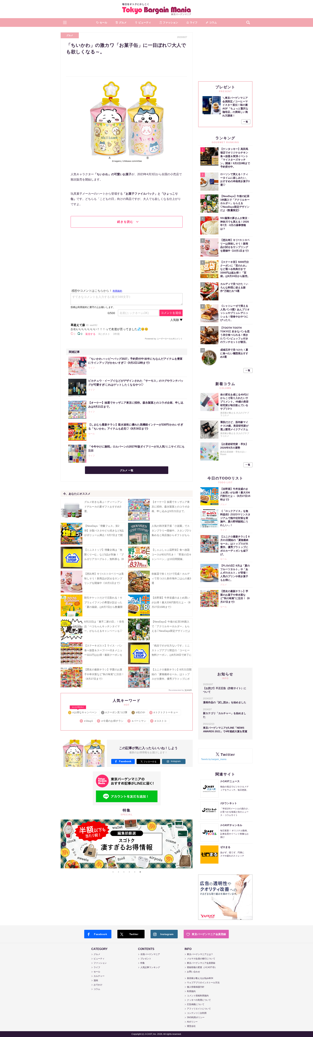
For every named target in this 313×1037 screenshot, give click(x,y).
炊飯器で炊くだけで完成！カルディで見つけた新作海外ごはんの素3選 (171, 578)
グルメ (69, 35)
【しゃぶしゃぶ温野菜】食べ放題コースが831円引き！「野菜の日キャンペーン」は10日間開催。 (171, 554)
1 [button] (113, 872)
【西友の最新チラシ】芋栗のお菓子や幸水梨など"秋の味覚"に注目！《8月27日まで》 (104, 674)
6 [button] (140, 872)
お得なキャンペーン (83, 712)
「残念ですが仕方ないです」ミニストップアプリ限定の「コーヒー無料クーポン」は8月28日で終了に (171, 650)
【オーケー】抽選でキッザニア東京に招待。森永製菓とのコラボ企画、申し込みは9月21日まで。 (171, 506)
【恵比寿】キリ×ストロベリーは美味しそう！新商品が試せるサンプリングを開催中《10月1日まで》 (104, 578)
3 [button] (124, 872)
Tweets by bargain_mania (213, 759)
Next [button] (189, 844)
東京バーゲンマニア (156, 9)
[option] (126, 843)
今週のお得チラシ (111, 720)
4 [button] (129, 872)
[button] (64, 22)
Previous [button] (63, 844)
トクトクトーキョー (164, 712)
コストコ (159, 720)
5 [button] (135, 872)
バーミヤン (137, 720)
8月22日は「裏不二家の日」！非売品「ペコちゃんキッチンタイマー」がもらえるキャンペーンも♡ (104, 626)
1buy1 (87, 720)
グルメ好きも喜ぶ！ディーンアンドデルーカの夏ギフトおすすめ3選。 (103, 506)
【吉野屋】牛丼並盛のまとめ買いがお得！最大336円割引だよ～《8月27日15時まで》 (171, 602)
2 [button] (118, 872)
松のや (139, 712)
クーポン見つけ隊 (115, 712)
